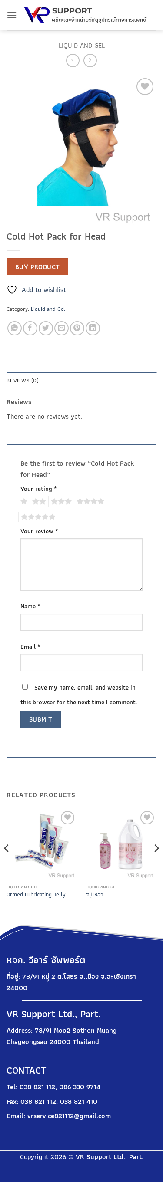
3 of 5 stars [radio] (60, 501)
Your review (39, 531)
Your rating (38, 488)
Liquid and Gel (82, 45)
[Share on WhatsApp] (14, 328)
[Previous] (7, 865)
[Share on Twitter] (46, 328)
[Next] (156, 865)
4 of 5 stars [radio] (89, 501)
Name (30, 606)
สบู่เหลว (94, 895)
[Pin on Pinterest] (77, 328)
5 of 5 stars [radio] (37, 517)
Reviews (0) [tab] (23, 380)
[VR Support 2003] (86, 15)
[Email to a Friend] (61, 328)
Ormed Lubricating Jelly (36, 895)
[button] (12, 15)
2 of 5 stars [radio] (38, 501)
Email (30, 646)
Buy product (37, 266)
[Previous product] (90, 60)
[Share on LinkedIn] (93, 328)
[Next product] (73, 60)
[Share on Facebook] (30, 328)
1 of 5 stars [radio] (22, 501)
